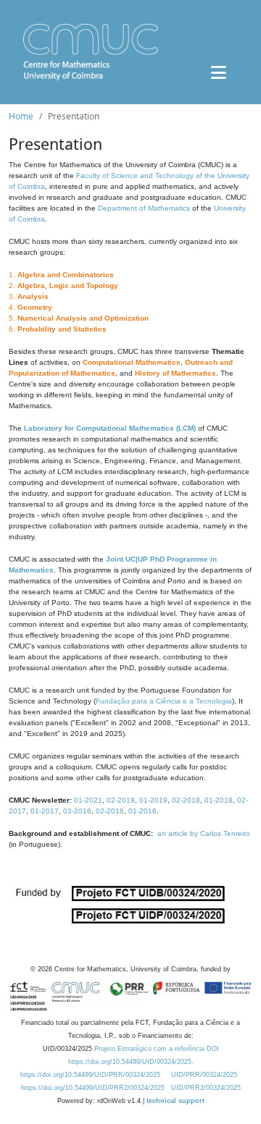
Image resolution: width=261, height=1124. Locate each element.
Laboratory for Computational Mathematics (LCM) (110, 428)
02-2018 (186, 800)
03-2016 (77, 811)
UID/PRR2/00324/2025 (206, 1087)
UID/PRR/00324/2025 (204, 1074)
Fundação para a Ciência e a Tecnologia (164, 701)
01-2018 (218, 800)
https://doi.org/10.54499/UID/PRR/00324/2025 (90, 1074)
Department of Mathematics (144, 208)
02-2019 (121, 800)
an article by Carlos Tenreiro (203, 833)
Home (21, 116)
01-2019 (153, 800)
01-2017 (44, 811)
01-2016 (142, 811)
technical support (175, 1100)
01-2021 (88, 800)
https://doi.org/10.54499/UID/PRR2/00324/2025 (93, 1087)
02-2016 (110, 811)
